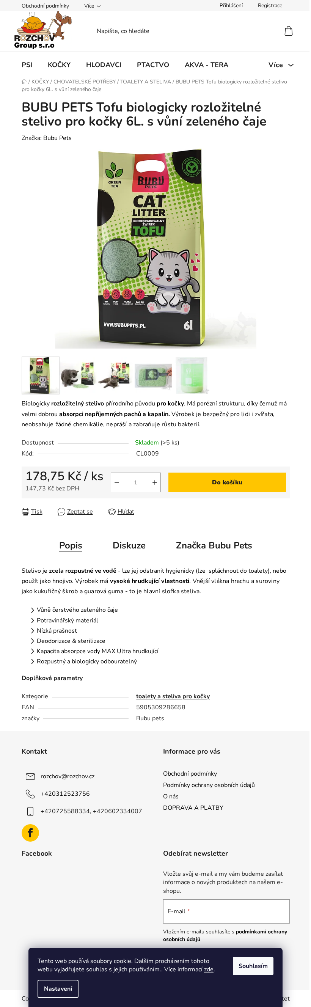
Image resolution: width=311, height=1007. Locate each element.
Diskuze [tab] (129, 545)
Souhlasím (253, 966)
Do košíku (227, 482)
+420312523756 (65, 793)
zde (209, 969)
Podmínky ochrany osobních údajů (209, 785)
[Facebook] (30, 833)
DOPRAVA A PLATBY (193, 808)
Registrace (270, 5)
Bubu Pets (57, 138)
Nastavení (58, 989)
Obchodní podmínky (45, 5)
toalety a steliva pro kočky (173, 696)
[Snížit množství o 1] (117, 482)
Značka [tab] (214, 545)
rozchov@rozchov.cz (67, 776)
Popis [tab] (70, 545)
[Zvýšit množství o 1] (154, 482)
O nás (171, 796)
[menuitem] (27, 65)
